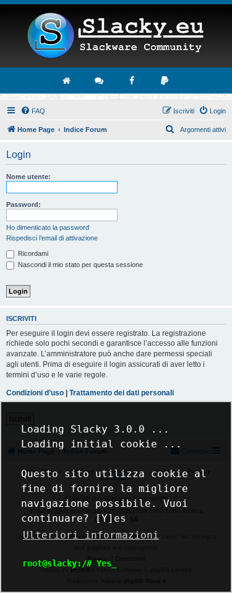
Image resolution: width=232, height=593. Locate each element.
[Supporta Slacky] (165, 81)
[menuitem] (32, 110)
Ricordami (32, 253)
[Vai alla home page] (66, 81)
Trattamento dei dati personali (121, 393)
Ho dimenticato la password (47, 227)
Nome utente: (28, 176)
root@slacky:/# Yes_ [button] (69, 563)
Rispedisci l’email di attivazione (52, 238)
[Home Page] (116, 35)
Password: (23, 204)
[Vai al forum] (99, 81)
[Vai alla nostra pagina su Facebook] (132, 81)
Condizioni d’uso (35, 393)
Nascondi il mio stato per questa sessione (79, 264)
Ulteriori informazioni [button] (91, 535)
